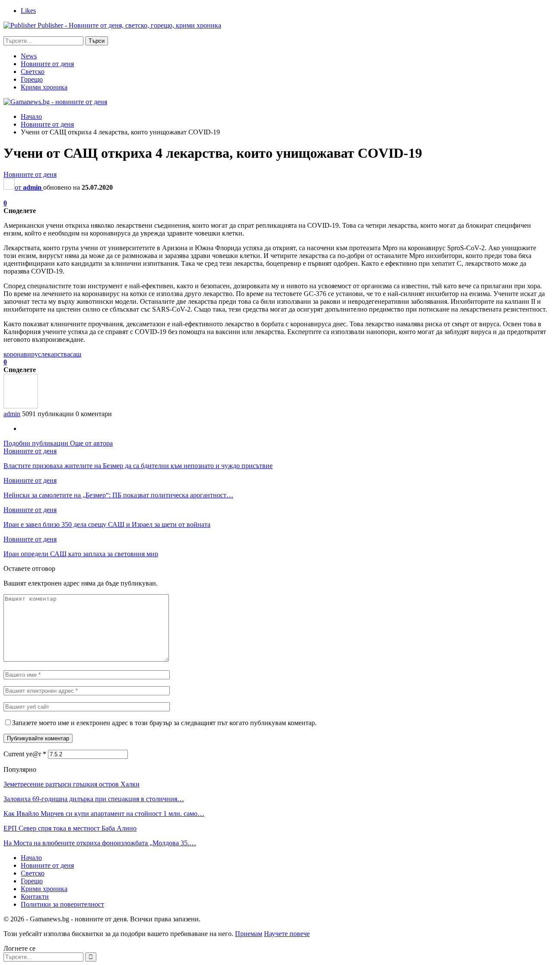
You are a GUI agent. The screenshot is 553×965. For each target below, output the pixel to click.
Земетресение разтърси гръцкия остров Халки (71, 784)
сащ (75, 354)
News (29, 56)
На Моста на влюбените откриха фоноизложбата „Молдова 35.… (99, 843)
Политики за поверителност (62, 904)
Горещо (32, 79)
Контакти (35, 896)
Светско (32, 71)
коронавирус (22, 354)
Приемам (248, 933)
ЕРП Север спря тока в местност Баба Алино (70, 828)
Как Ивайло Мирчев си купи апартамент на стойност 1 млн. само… (103, 813)
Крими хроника (44, 87)
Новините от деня (47, 63)
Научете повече (287, 933)
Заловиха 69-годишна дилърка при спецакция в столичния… (93, 799)
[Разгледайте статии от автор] (20, 406)
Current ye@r (24, 754)
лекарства (55, 354)
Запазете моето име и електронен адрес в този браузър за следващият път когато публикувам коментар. (164, 722)
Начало (31, 857)
